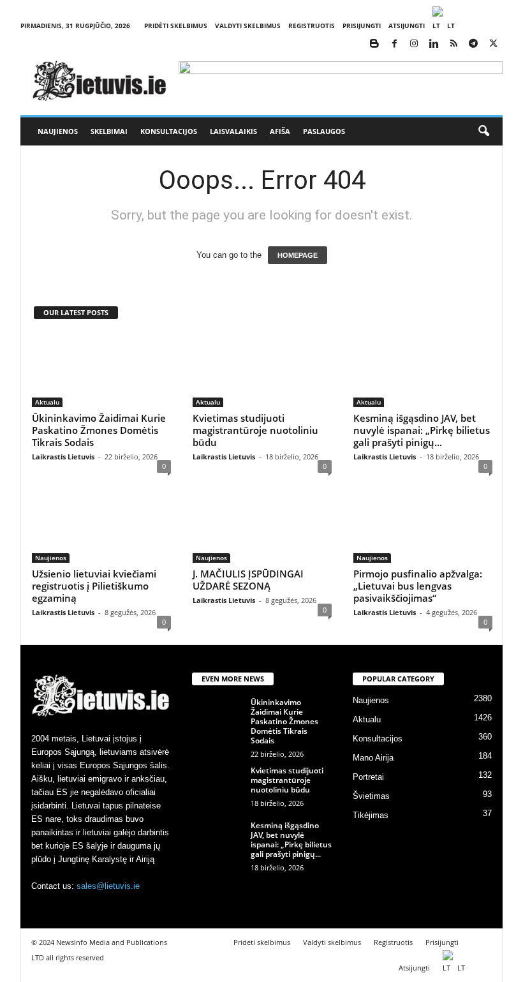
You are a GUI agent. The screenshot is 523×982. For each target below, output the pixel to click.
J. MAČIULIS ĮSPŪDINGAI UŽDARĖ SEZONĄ (248, 579)
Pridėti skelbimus (175, 25)
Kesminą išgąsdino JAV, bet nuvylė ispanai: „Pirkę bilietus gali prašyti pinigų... (421, 430)
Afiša (280, 131)
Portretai (368, 777)
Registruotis (311, 25)
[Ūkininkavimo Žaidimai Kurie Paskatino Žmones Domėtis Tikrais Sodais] (101, 370)
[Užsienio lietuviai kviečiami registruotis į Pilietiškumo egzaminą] (101, 526)
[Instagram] (414, 44)
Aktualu (47, 402)
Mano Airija (373, 758)
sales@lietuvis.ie (108, 886)
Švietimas (371, 796)
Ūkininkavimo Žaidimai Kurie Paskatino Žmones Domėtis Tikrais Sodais (99, 430)
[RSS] (453, 44)
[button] (483, 131)
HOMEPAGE (297, 255)
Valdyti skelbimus (248, 25)
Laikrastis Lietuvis (63, 456)
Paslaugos (324, 131)
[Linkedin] (433, 44)
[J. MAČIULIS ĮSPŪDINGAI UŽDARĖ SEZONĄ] (262, 526)
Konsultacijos (168, 131)
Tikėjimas (370, 815)
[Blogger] (374, 44)
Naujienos (58, 131)
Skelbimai (109, 131)
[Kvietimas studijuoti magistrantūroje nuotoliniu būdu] (262, 370)
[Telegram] (473, 44)
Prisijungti (362, 25)
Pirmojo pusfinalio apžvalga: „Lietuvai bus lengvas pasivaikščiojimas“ (417, 585)
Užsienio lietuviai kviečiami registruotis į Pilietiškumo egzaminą (94, 585)
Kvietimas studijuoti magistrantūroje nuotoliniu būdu (255, 430)
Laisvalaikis (233, 131)
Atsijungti (406, 25)
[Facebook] (394, 44)
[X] (493, 44)
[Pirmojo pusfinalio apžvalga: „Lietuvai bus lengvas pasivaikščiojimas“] (422, 526)
